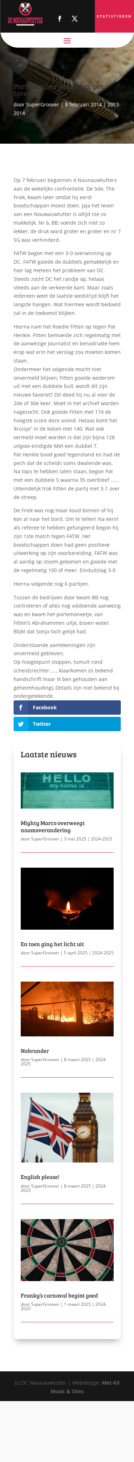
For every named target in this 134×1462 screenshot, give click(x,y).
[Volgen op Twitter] (74, 18)
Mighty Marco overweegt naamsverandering (53, 826)
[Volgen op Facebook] (59, 18)
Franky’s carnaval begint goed (59, 1295)
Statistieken (114, 16)
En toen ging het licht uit (52, 944)
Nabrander (35, 1050)
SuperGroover (42, 104)
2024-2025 (101, 839)
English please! (40, 1176)
